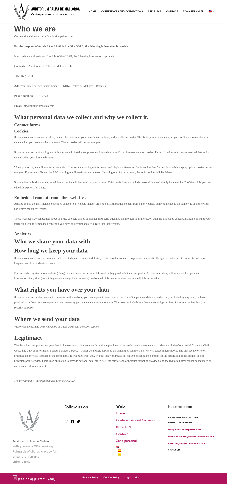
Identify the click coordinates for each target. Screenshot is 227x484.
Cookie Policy (111, 477)
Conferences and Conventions (122, 11)
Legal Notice (132, 477)
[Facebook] (72, 423)
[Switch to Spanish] (140, 451)
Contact (172, 11)
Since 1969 (154, 11)
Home (92, 11)
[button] (213, 11)
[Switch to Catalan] (140, 454)
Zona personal (193, 11)
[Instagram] (66, 423)
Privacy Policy (90, 477)
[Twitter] (78, 423)
